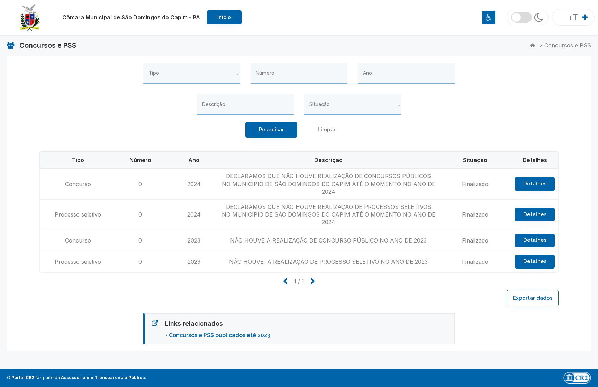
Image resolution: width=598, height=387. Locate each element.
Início (224, 17)
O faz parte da (76, 377)
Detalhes (535, 184)
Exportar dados (533, 298)
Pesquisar (271, 129)
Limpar (327, 129)
